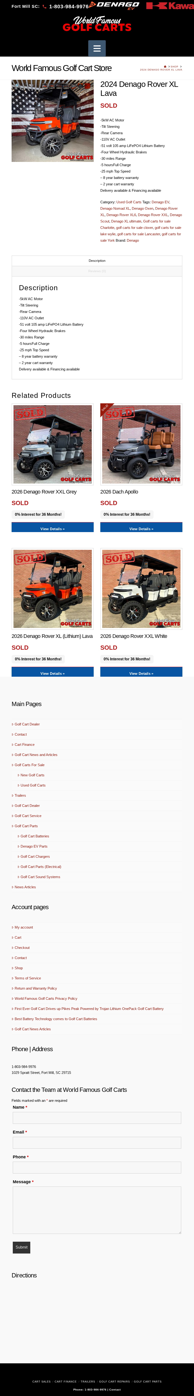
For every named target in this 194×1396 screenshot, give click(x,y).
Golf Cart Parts (26, 826)
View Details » (52, 529)
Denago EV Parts (34, 846)
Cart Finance (25, 744)
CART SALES (41, 1381)
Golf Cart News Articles (33, 1029)
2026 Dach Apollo (119, 492)
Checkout (22, 948)
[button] (97, 48)
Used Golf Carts (128, 202)
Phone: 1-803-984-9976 (90, 1389)
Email (20, 1132)
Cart (18, 937)
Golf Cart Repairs (114, 1381)
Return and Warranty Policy (36, 988)
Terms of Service (28, 978)
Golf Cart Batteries (35, 836)
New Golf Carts (32, 775)
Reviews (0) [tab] (97, 271)
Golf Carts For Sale (29, 765)
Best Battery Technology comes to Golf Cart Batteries (56, 1019)
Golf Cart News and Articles (36, 755)
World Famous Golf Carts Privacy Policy (46, 998)
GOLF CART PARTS (148, 1381)
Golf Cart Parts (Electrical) (41, 867)
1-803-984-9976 (24, 1067)
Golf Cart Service (28, 816)
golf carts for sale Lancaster (138, 234)
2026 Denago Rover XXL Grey (44, 492)
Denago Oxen (142, 208)
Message (23, 1181)
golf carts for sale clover (134, 228)
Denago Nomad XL (115, 208)
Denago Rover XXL (153, 215)
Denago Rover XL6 (121, 215)
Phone (21, 1157)
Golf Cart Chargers (35, 856)
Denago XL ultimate (126, 221)
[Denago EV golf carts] (114, 5)
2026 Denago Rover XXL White (133, 636)
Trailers (20, 795)
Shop (19, 968)
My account (24, 927)
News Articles (25, 887)
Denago (133, 240)
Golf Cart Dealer (27, 724)
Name (20, 1107)
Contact (21, 734)
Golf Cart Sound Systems (40, 877)
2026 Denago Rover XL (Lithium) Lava (52, 636)
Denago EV (160, 202)
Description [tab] (97, 260)
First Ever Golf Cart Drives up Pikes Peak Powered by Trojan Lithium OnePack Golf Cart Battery (89, 1009)
